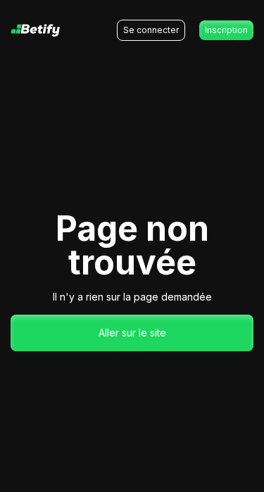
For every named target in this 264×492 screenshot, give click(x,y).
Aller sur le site (132, 333)
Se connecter (151, 30)
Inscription (226, 30)
